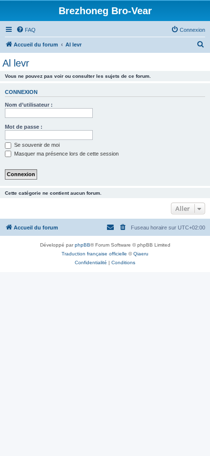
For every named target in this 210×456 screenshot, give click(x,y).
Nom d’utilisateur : (29, 105)
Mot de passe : (23, 127)
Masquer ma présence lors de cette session (66, 154)
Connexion (21, 92)
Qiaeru (140, 253)
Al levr (15, 63)
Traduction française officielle (94, 253)
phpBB (82, 245)
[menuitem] (26, 30)
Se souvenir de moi (36, 145)
